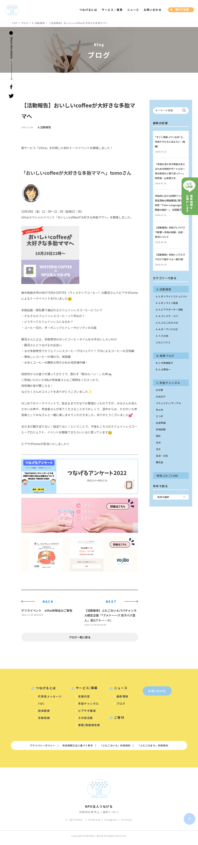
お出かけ (161, 396)
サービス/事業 (87, 688)
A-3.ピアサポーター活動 (169, 309)
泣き (158, 449)
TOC (41, 703)
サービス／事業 (112, 10)
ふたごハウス (163, 342)
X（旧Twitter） (75, 819)
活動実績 (44, 718)
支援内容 (84, 696)
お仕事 (159, 389)
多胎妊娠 (161, 429)
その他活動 (85, 718)
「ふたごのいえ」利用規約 (115, 745)
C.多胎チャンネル (168, 383)
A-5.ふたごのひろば (167, 322)
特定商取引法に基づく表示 (77, 745)
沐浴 (158, 442)
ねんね (159, 409)
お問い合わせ (152, 10)
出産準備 (161, 422)
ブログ (120, 703)
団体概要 (44, 711)
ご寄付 (119, 717)
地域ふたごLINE (167, 475)
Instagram (110, 819)
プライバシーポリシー (42, 745)
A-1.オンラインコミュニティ (172, 296)
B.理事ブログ (165, 356)
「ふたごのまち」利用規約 (152, 745)
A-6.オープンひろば (167, 329)
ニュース (133, 10)
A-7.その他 (162, 335)
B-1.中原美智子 (164, 362)
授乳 (158, 435)
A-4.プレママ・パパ (167, 316)
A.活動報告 (44, 127)
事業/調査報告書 (89, 725)
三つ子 (159, 416)
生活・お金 (162, 455)
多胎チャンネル (88, 703)
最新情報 (122, 696)
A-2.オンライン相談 (167, 302)
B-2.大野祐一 (163, 369)
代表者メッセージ (50, 696)
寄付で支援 (182, 9)
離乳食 (159, 462)
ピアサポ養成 (87, 711)
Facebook (94, 819)
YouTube (126, 819)
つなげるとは (88, 10)
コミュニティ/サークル (168, 403)
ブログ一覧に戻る (79, 637)
